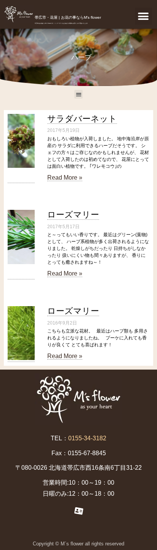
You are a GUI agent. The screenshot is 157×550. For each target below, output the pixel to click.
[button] (143, 16)
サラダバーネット (82, 118)
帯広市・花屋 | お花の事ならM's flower (68, 17)
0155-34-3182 (87, 438)
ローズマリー (73, 214)
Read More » (64, 177)
